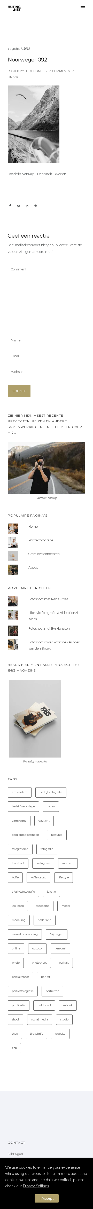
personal (60, 948)
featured (57, 835)
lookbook (18, 906)
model (65, 906)
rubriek (68, 1005)
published (44, 1005)
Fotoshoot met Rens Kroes (48, 599)
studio (64, 1019)
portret (45, 977)
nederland (44, 920)
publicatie (18, 1005)
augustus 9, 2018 (19, 48)
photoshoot (39, 962)
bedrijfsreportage (23, 806)
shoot (15, 1019)
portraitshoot (20, 977)
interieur (68, 863)
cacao (51, 806)
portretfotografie (23, 991)
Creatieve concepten (44, 554)
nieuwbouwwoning (25, 934)
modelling (19, 920)
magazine (42, 906)
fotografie (47, 849)
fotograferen (20, 849)
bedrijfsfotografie (51, 792)
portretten (52, 991)
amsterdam (19, 792)
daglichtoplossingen (25, 835)
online (16, 948)
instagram (43, 863)
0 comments (59, 71)
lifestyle (63, 877)
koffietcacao (38, 877)
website (60, 1033)
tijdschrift (36, 1033)
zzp (14, 1048)
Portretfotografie (40, 540)
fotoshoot (18, 863)
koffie (15, 877)
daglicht (44, 820)
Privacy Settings (36, 1186)
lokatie (51, 891)
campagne (19, 820)
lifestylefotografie (23, 891)
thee (15, 1033)
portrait (64, 962)
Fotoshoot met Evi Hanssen (49, 628)
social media (39, 1019)
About (33, 568)
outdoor (37, 948)
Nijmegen (56, 934)
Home (33, 526)
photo (16, 962)
